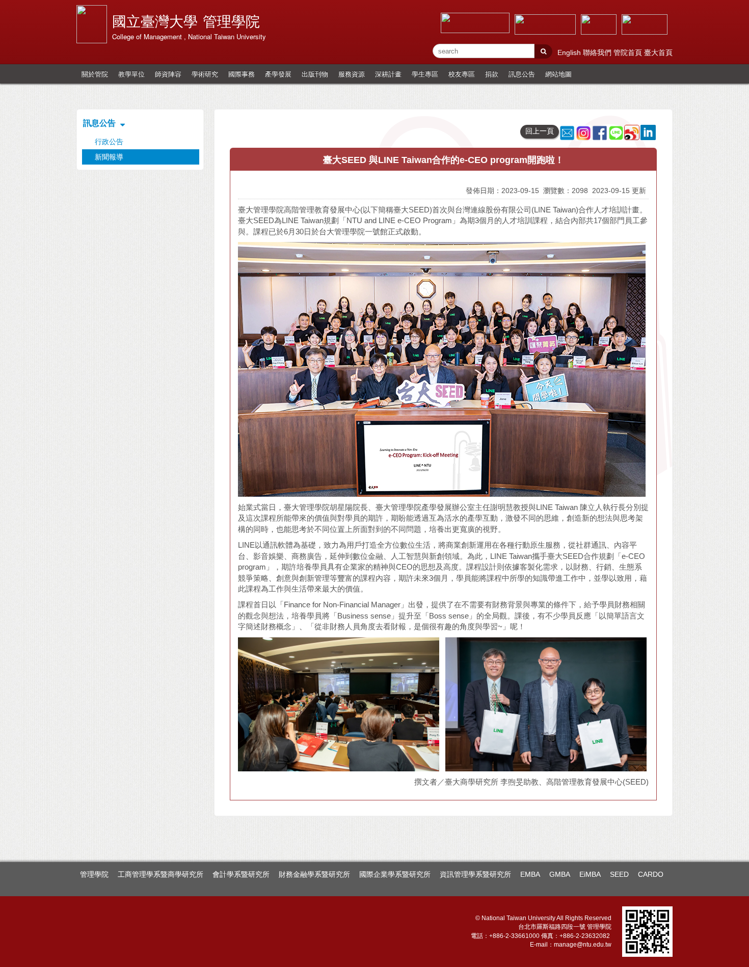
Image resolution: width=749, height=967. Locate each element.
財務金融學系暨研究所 (314, 874)
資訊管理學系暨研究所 (475, 874)
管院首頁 (628, 52)
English (570, 52)
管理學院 (94, 874)
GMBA (559, 874)
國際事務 (241, 73)
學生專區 (425, 73)
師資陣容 (168, 73)
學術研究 (205, 73)
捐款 (491, 73)
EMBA (530, 874)
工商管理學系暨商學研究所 (160, 874)
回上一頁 (539, 131)
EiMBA (590, 874)
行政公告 (109, 142)
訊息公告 (522, 73)
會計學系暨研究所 (241, 874)
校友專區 (461, 73)
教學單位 (131, 73)
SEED (619, 874)
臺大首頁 (658, 52)
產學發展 (278, 73)
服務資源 (351, 73)
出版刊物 (315, 73)
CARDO (650, 874)
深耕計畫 (388, 73)
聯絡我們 (598, 52)
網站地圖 (558, 73)
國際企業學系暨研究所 (395, 874)
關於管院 (95, 73)
